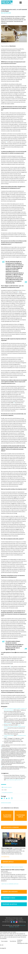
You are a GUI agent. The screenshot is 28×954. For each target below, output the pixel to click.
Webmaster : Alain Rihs (14, 926)
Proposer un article (10, 904)
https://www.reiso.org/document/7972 (14, 779)
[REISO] (7, 2)
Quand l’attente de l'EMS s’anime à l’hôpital (12, 869)
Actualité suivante (7, 787)
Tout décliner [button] (13, 941)
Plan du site (22, 925)
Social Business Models (9, 735)
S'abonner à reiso (9, 898)
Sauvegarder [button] (3, 948)
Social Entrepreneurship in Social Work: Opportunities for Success (14, 726)
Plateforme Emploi (21, 816)
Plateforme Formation (7, 816)
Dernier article (8, 862)
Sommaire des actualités (6, 802)
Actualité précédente (7, 792)
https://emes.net (7, 723)
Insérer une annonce (10, 891)
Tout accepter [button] (4, 941)
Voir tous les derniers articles (9, 884)
